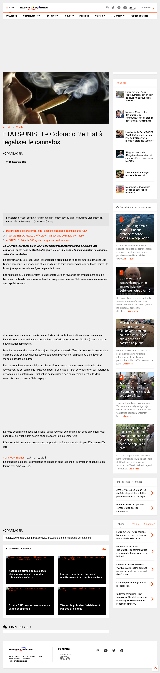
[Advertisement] (80, 45)
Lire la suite (129, 259)
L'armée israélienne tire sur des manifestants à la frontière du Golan (81, 576)
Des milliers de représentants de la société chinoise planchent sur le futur (46, 230)
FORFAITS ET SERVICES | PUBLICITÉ (65, 657)
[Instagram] (107, 7)
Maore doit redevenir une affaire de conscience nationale (137, 190)
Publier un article (139, 16)
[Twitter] (113, 7)
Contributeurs (30, 16)
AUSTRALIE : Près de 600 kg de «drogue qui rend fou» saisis (39, 240)
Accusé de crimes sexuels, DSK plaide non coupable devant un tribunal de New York (27, 574)
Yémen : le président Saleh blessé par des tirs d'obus (80, 607)
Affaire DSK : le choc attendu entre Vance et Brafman (29, 607)
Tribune (67, 16)
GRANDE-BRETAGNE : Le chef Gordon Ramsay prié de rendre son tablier (45, 235)
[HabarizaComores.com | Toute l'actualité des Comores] (34, 8)
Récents (121, 82)
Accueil (13, 16)
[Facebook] (118, 7)
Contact (117, 16)
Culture (99, 16)
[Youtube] (125, 7)
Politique (84, 16)
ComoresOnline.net (13, 457)
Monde (19, 127)
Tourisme (50, 16)
